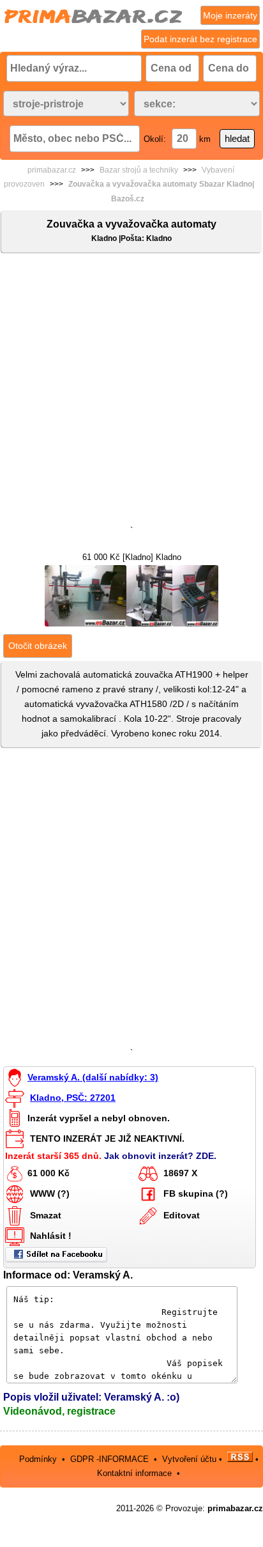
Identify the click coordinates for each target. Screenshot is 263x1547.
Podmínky (38, 1459)
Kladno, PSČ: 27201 (73, 1097)
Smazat (45, 1215)
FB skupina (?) (195, 1193)
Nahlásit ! (50, 1236)
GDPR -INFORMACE (110, 1459)
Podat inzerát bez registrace (200, 39)
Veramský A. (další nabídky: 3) (92, 1077)
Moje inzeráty (230, 15)
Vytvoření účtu (189, 1459)
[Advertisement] (131, 392)
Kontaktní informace (134, 1473)
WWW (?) (50, 1193)
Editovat (181, 1215)
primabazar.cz (51, 170)
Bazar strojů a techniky (139, 170)
